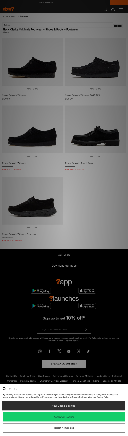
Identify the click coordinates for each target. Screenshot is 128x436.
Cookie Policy (103, 397)
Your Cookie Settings (63, 405)
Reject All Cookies (64, 427)
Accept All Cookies (64, 416)
